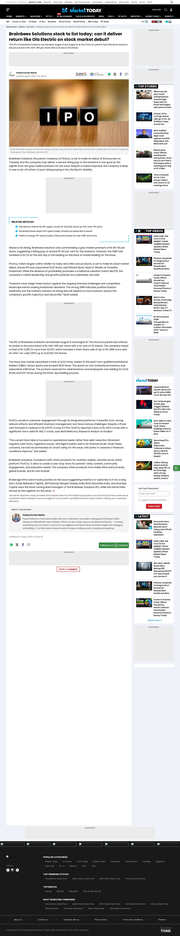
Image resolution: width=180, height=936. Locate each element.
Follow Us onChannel (114, 545)
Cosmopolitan (97, 2)
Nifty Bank (73, 891)
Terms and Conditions (132, 919)
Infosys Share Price (159, 904)
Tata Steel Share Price (135, 878)
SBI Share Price (52, 908)
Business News (11, 27)
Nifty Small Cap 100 (92, 891)
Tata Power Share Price (120, 908)
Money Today (152, 16)
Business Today (35, 2)
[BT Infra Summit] (144, 22)
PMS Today (93, 21)
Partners (162, 919)
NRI (7, 21)
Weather (52, 21)
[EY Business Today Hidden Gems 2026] (168, 22)
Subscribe (156, 9)
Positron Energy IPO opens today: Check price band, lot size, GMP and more (58, 235)
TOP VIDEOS (154, 231)
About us (18, 919)
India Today (57, 2)
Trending (146, 861)
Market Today (51, 861)
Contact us (43, 919)
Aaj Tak (142, 2)
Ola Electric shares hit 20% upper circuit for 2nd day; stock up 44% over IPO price (60, 226)
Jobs (93, 866)
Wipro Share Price (96, 908)
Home (9, 16)
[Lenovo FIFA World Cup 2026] (156, 22)
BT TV (48, 16)
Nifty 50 (60, 891)
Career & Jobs (19, 21)
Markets (20, 16)
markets (22, 27)
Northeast (68, 2)
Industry (135, 16)
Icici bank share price (73, 908)
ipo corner (30, 27)
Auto (84, 866)
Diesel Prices (79, 21)
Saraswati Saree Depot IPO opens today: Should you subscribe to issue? (56, 231)
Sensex (48, 891)
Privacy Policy (101, 919)
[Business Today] (81, 9)
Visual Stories (131, 861)
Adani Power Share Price (83, 878)
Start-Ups (49, 866)
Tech (110, 16)
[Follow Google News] (96, 74)
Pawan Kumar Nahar (26, 72)
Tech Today (82, 861)
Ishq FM (134, 2)
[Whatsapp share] (109, 74)
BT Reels (105, 21)
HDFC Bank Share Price (109, 878)
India (101, 16)
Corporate (115, 861)
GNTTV (149, 2)
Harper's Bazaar (111, 2)
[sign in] (171, 9)
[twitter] (17, 870)
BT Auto (122, 16)
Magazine (35, 16)
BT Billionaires (64, 16)
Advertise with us (71, 919)
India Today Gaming (82, 2)
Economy (67, 861)
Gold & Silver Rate (85, 16)
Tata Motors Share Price (56, 878)
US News (33, 21)
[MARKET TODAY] (147, 380)
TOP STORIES (147, 86)
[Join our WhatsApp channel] (176, 470)
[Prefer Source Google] (81, 74)
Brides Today (124, 2)
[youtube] (12, 870)
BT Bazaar (47, 2)
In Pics (42, 21)
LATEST (143, 516)
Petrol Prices (65, 21)
